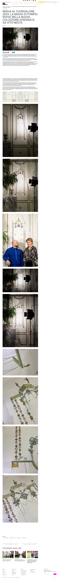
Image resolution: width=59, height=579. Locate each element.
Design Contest (4, 574)
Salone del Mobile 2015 (33, 569)
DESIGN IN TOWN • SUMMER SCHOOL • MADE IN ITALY (7, 560)
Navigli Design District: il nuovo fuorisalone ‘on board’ (20, 560)
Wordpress (18, 577)
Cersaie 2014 (31, 570)
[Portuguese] (33, 0)
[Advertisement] (20, 72)
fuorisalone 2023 (13, 537)
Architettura (25, 3)
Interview (37, 3)
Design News (10, 6)
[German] (28, 0)
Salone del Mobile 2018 (23, 570)
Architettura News (14, 573)
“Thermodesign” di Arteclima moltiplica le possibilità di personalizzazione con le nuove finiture (32, 561)
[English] (24, 0)
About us (41, 3)
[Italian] (29, 0)
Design (30, 3)
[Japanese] (31, 0)
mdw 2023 (19, 537)
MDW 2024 (15, 3)
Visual (33, 3)
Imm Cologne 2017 (23, 573)
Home (12, 3)
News (18, 3)
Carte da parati (6, 537)
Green (3, 573)
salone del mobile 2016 (23, 574)
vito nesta (24, 537)
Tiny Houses (13, 574)
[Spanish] (35, 0)
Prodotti (21, 3)
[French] (26, 0)
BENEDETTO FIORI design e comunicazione (10, 577)
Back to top (55, 577)
